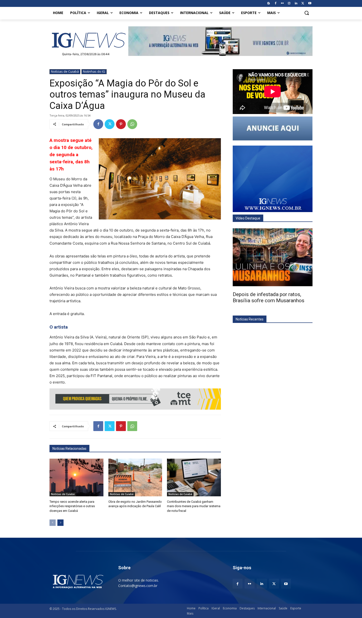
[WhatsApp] (132, 124)
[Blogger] (268, 3)
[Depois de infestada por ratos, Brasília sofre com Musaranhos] (273, 257)
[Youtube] (310, 3)
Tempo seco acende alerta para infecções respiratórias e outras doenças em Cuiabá (72, 506)
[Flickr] (282, 3)
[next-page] (60, 522)
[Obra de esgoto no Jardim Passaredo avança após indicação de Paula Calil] (135, 477)
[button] (307, 13)
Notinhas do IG (94, 71)
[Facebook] (275, 3)
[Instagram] (289, 3)
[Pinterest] (121, 124)
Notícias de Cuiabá (65, 71)
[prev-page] (52, 522)
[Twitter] (303, 3)
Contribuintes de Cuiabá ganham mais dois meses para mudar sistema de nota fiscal (193, 506)
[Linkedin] (296, 3)
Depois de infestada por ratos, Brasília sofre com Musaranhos (268, 297)
